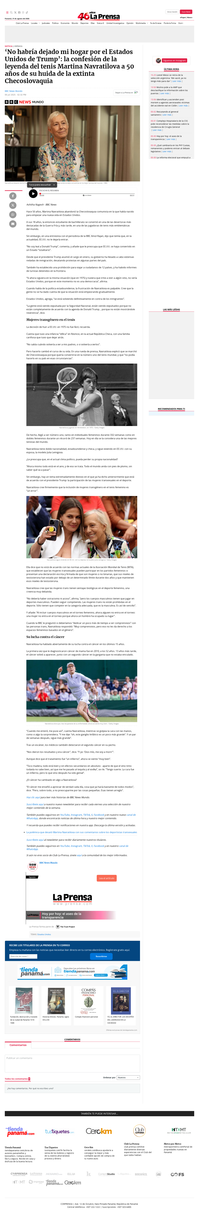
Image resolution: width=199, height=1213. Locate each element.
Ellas (93, 23)
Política (55, 23)
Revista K (89, 1174)
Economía (65, 23)
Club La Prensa (22, 23)
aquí (79, 855)
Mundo (75, 23)
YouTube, (65, 846)
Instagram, (76, 846)
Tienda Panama (55, 1183)
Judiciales (46, 23)
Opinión (129, 23)
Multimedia (141, 23)
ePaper (183, 17)
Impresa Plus (37, 1183)
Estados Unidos (44, 934)
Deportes (84, 23)
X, (92, 846)
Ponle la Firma (170, 23)
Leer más (176, 81)
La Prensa (37, 1175)
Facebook (99, 846)
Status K (100, 23)
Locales (34, 23)
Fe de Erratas (155, 23)
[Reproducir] (33, 193)
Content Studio (106, 1175)
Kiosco (189, 17)
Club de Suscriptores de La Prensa (159, 1175)
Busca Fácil (142, 1175)
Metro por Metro (19, 1183)
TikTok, (86, 846)
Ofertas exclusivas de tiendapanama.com (121, 1030)
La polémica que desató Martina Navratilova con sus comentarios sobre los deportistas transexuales (81, 832)
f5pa (177, 1175)
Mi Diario (55, 1175)
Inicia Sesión (172, 12)
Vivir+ (180, 23)
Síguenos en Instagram (174, 60)
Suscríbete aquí (34, 839)
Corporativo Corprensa (20, 1174)
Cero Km (72, 1182)
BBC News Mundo (13, 91)
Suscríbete (186, 12)
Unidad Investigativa (115, 23)
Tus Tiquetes (124, 1175)
